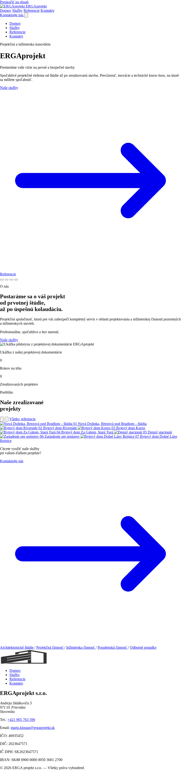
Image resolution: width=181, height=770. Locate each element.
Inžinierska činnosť (81, 647)
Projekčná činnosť (50, 647)
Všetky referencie (22, 419)
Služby (17, 10)
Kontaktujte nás (12, 15)
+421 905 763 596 (21, 720)
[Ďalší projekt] (6, 419)
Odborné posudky (143, 647)
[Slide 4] (16, 279)
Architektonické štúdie (17, 647)
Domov (5, 10)
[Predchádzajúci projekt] (2, 419)
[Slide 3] (11, 279)
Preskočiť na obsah (14, 2)
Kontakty (47, 10)
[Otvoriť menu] (26, 15)
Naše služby (9, 340)
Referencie (32, 10)
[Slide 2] (6, 279)
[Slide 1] (2, 279)
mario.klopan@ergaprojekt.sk (33, 728)
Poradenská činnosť (113, 647)
